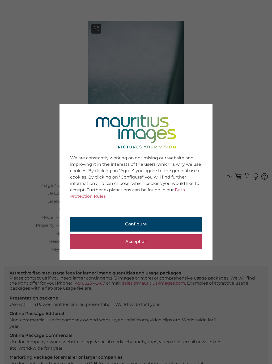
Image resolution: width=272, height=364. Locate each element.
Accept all (136, 241)
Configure (136, 224)
